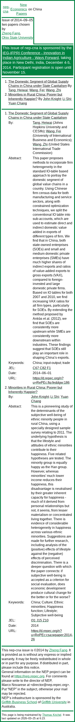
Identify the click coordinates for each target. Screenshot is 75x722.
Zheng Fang (11, 33)
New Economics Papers (18, 9)
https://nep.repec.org (29, 676)
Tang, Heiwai (18, 90)
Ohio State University (17, 37)
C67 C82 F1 (42, 368)
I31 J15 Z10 (40, 620)
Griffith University (54, 702)
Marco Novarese (14, 685)
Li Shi (66, 99)
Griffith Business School (19, 702)
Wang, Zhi (53, 90)
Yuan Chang (17, 103)
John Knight (52, 99)
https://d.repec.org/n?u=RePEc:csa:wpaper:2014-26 (52, 635)
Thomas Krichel (51, 714)
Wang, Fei (36, 90)
